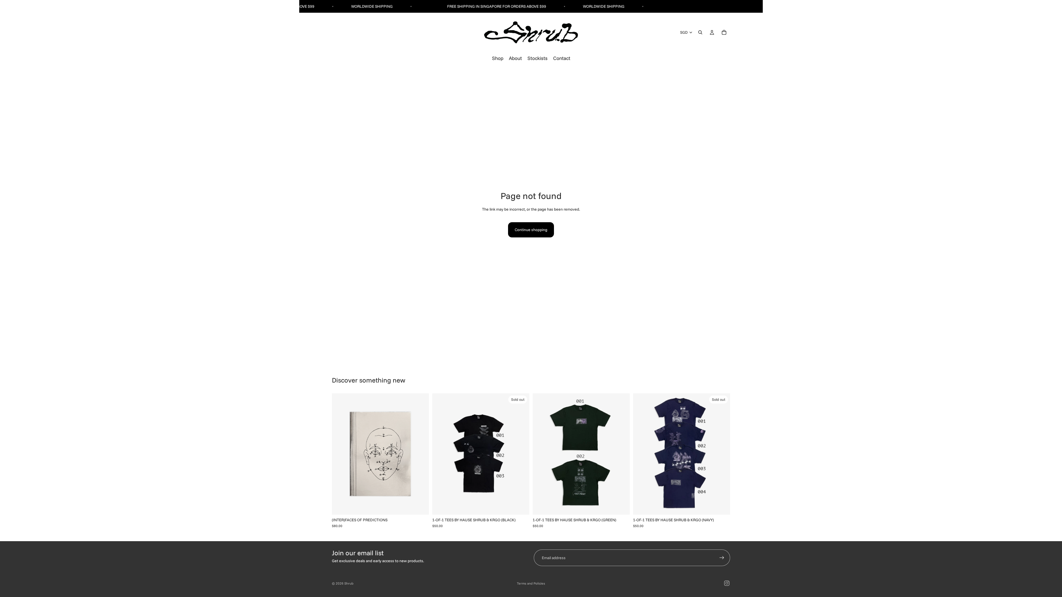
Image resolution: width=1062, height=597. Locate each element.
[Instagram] (726, 583)
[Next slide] (420, 454)
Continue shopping (531, 229)
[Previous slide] (340, 454)
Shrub (348, 583)
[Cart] (724, 33)
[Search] (700, 33)
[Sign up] (722, 558)
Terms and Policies (531, 583)
